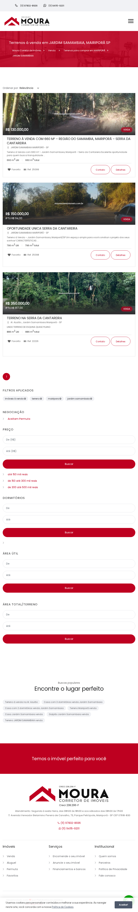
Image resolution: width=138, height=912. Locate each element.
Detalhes (120, 169)
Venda (11, 856)
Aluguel (11, 863)
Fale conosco (107, 875)
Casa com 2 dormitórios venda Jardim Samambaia (34, 708)
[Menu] (131, 21)
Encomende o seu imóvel (69, 856)
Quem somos (107, 856)
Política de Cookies (62, 907)
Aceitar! (123, 904)
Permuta (12, 869)
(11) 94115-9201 (70, 828)
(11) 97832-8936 (70, 823)
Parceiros (104, 863)
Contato (100, 169)
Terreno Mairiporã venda (83, 708)
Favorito (15, 169)
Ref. (33, 169)
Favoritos (12, 875)
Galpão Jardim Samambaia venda (69, 714)
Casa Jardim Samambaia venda (24, 714)
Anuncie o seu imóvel (66, 863)
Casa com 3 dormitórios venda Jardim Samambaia (73, 702)
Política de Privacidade (113, 869)
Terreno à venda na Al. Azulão (21, 702)
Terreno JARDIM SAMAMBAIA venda (24, 720)
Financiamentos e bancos (69, 869)
